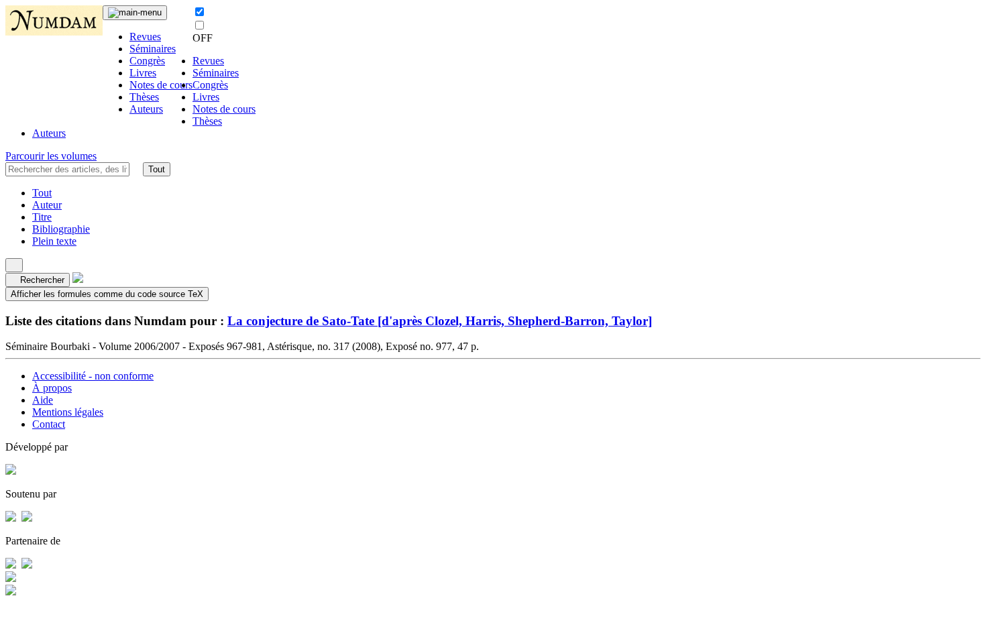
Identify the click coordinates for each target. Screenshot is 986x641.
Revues (145, 36)
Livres (142, 72)
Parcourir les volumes (51, 156)
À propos (52, 388)
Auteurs (146, 109)
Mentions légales (67, 412)
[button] (136, 169)
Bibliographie (61, 229)
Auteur (47, 205)
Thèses (144, 97)
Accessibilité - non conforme (93, 376)
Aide (42, 400)
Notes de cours (161, 85)
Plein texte (54, 241)
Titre (42, 217)
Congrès (147, 60)
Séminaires (152, 48)
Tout (156, 169)
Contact (48, 424)
